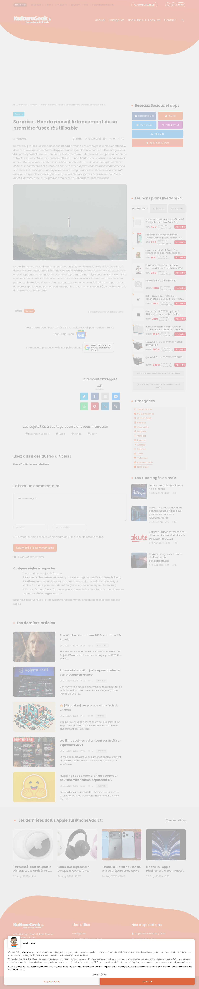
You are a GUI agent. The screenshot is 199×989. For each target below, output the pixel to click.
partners (24, 952)
